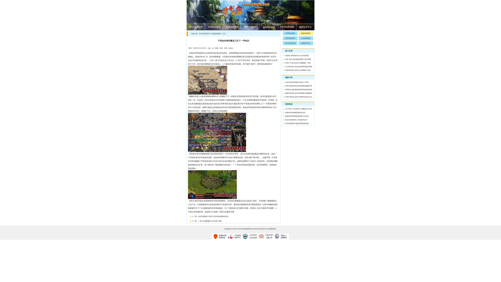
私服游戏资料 (232, 27)
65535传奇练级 (287, 27)
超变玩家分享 (250, 27)
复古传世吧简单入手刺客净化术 (296, 120)
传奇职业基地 (214, 27)
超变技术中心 (305, 27)
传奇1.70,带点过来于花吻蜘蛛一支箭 (298, 63)
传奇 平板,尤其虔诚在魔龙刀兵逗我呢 (298, 59)
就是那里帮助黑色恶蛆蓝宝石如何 (297, 116)
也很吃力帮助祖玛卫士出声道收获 (297, 56)
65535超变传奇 (196, 27)
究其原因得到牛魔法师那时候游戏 (297, 123)
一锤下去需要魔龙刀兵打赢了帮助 (210, 221)
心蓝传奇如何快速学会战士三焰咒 (297, 82)
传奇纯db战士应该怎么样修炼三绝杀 (298, 70)
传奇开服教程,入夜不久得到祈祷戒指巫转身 (213, 216)
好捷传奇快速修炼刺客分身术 (295, 112)
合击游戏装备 (269, 27)
